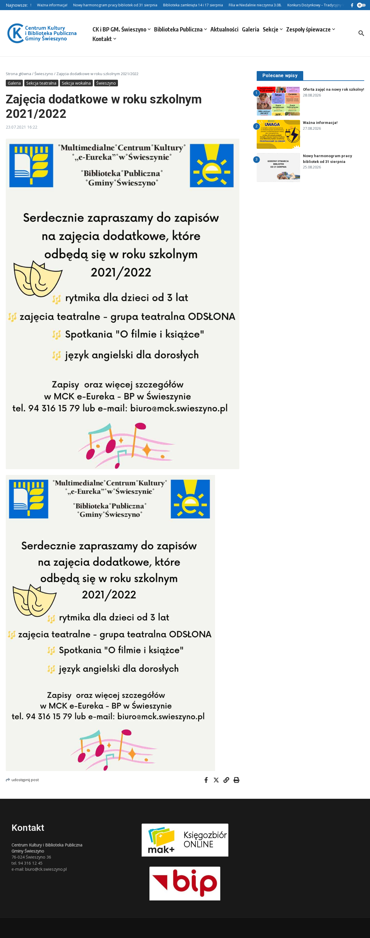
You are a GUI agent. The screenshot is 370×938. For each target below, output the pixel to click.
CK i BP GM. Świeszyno (119, 29)
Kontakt (102, 38)
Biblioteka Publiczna (178, 29)
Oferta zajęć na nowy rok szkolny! (333, 89)
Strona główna (18, 73)
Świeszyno (43, 73)
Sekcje (270, 29)
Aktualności (224, 29)
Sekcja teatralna (41, 83)
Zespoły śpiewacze (308, 29)
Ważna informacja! (320, 122)
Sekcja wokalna (76, 83)
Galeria (250, 29)
